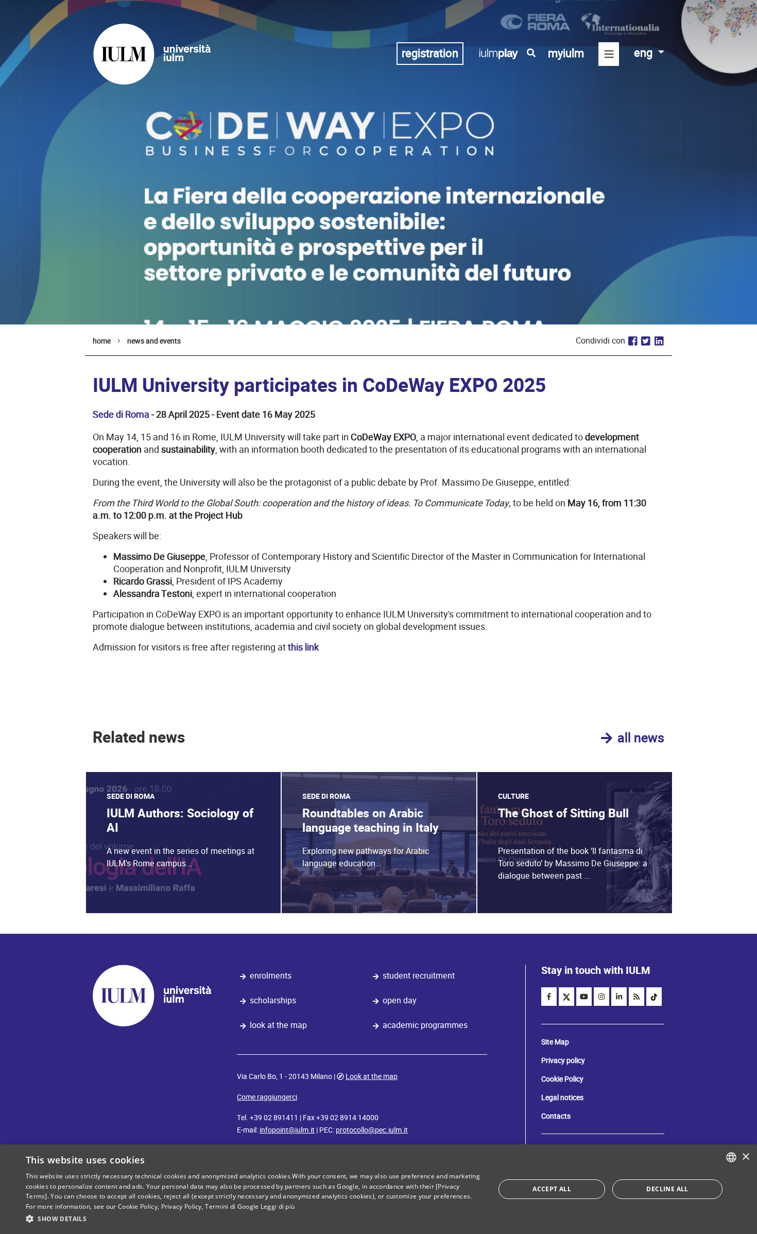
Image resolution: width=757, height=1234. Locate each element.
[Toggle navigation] (608, 54)
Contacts (556, 1116)
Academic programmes (425, 1025)
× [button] (745, 1157)
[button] (253, 1219)
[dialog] (378, 1189)
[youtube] (584, 996)
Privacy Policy (181, 1206)
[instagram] (601, 996)
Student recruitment (419, 976)
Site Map (555, 1042)
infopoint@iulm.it (287, 1130)
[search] (531, 53)
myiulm (566, 53)
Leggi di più (278, 1206)
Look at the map (278, 1025)
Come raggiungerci (267, 1097)
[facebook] (549, 996)
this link (303, 647)
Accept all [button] (551, 1189)
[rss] (636, 996)
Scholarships (273, 1000)
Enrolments (270, 976)
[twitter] (566, 996)
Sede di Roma (121, 414)
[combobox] (731, 1157)
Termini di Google (232, 1206)
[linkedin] (619, 996)
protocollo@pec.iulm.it (372, 1130)
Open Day (400, 1000)
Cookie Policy (562, 1079)
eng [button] (644, 53)
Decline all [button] (667, 1189)
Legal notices (562, 1097)
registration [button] (430, 53)
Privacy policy (563, 1060)
